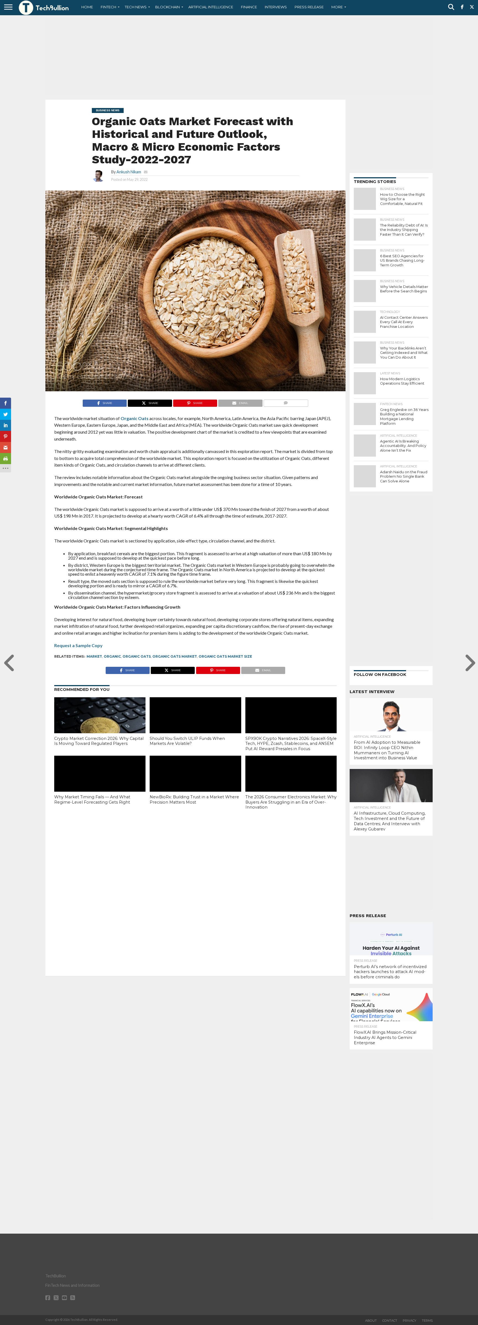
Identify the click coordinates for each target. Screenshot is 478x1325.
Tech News (136, 7)
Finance (249, 7)
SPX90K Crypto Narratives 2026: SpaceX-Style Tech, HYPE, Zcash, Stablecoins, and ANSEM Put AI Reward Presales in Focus (291, 743)
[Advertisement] (239, 57)
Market (94, 656)
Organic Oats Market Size (225, 656)
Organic (112, 656)
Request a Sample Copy (78, 645)
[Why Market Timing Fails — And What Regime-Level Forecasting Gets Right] (100, 783)
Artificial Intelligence (210, 7)
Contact (389, 1321)
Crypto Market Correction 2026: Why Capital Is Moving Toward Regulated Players (99, 741)
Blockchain (167, 7)
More (337, 7)
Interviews (276, 7)
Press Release (309, 7)
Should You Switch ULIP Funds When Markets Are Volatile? (187, 741)
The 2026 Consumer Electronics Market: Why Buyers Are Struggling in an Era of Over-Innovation (291, 802)
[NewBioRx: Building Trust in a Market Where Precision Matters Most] (195, 783)
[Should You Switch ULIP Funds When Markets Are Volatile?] (195, 724)
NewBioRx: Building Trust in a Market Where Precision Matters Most (194, 799)
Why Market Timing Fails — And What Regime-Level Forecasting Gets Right (92, 799)
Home (87, 7)
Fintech (108, 7)
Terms (427, 1321)
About (371, 1321)
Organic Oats (137, 656)
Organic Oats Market (174, 656)
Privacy (409, 1321)
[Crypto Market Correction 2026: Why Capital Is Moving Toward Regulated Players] (100, 724)
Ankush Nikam (128, 171)
